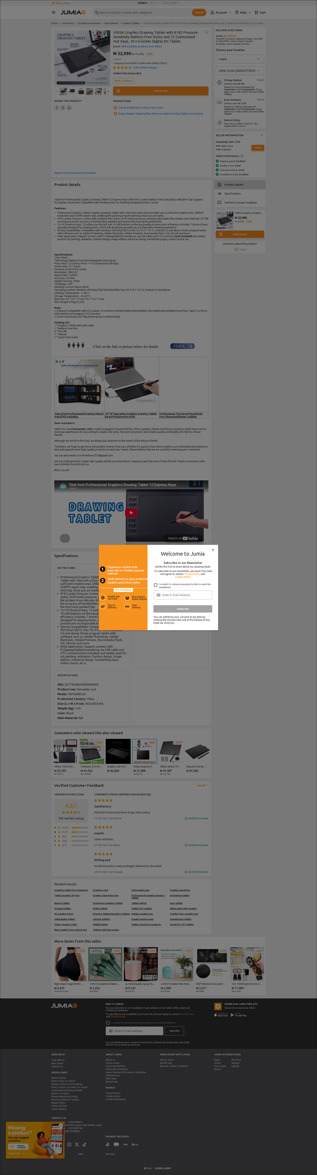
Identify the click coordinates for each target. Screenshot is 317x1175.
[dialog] (158, 587)
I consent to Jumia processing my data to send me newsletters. (185, 586)
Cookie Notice (183, 576)
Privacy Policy (192, 574)
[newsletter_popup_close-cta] (213, 550)
